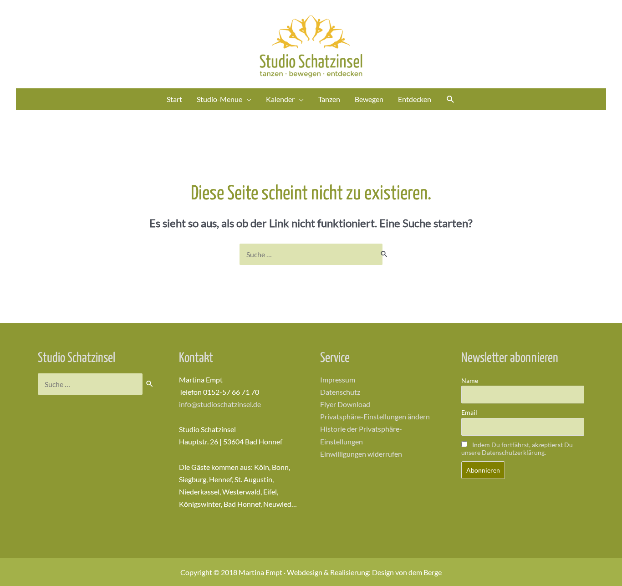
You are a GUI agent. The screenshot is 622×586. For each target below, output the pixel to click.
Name (469, 380)
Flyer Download (345, 404)
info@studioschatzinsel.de (220, 404)
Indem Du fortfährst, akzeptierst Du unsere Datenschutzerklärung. (517, 448)
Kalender (280, 99)
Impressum (337, 379)
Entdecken (414, 99)
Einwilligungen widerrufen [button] (361, 453)
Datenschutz (340, 391)
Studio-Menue (219, 99)
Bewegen (369, 99)
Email (469, 412)
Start (174, 99)
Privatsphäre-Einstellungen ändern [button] (375, 416)
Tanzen (329, 99)
